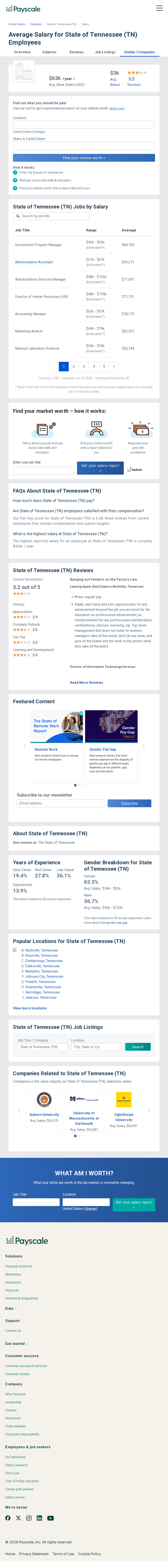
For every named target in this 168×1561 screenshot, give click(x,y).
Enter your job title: (27, 462)
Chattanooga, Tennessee (44, 961)
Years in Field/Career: (29, 139)
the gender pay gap (114, 922)
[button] (22, 51)
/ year (67, 79)
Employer (36, 24)
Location (77, 1040)
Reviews (134, 85)
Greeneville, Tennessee (43, 987)
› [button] (143, 746)
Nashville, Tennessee (41, 950)
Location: (20, 118)
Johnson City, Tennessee (44, 976)
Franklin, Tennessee (40, 982)
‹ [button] (24, 746)
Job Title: (20, 1194)
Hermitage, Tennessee (42, 992)
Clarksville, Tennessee (42, 966)
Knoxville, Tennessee (41, 955)
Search (138, 1047)
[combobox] (84, 124)
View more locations (30, 1008)
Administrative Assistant (34, 262)
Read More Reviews (86, 683)
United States (17, 24)
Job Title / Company (32, 1040)
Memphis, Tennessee (41, 971)
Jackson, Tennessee (41, 997)
